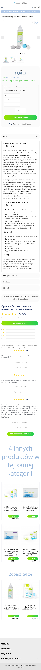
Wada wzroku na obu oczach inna (15, 90)
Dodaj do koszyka (20, 117)
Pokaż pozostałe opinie (20, 434)
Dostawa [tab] (6, 282)
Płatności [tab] (6, 288)
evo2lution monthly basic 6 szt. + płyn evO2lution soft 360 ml (11, 509)
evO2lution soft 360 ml (15, 77)
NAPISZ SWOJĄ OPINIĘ (19, 323)
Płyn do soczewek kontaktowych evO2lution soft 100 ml (11, 607)
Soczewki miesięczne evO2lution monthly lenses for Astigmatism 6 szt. (10, 552)
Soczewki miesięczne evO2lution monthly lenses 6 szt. (30, 509)
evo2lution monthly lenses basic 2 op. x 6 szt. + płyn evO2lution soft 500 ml (30, 552)
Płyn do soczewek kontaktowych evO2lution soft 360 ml (30, 607)
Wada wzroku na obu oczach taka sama (17, 87)
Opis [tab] (5, 136)
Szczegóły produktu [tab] (10, 276)
